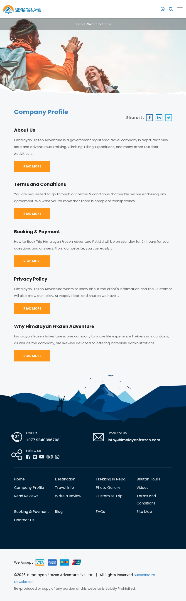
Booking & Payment (31, 511)
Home (79, 24)
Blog (59, 511)
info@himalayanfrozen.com (134, 440)
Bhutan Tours (148, 479)
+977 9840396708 (42, 440)
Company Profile (29, 487)
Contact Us (24, 520)
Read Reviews (26, 496)
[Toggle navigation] (178, 9)
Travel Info (64, 487)
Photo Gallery (108, 487)
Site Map (144, 511)
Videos (142, 487)
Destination (65, 479)
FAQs (100, 511)
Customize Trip (109, 496)
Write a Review (68, 496)
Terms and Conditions (146, 499)
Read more (32, 166)
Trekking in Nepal (111, 479)
